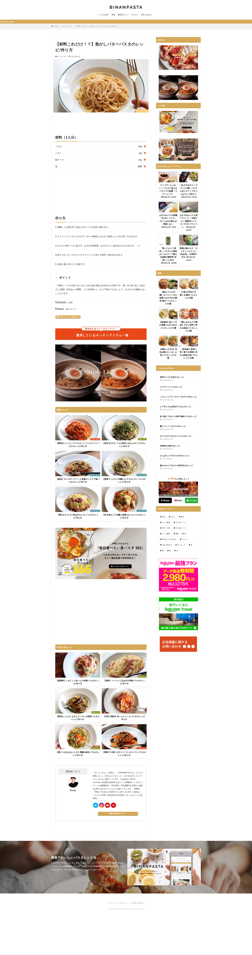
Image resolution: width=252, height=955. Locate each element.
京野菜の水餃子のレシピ (170, 446)
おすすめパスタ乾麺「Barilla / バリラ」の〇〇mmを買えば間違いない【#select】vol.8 (168, 221)
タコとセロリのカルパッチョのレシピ (175, 436)
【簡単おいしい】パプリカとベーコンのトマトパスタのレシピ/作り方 (77, 444)
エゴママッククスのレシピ (171, 387)
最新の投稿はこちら (117, 813)
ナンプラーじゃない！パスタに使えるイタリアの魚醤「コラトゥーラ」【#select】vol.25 (168, 191)
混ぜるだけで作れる (169, 539)
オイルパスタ (95, 475)
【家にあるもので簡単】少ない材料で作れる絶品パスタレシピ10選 (189, 326)
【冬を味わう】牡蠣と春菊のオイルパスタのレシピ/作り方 (124, 516)
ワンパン (185, 539)
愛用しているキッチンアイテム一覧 (102, 332)
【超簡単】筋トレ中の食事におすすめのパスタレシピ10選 (168, 325)
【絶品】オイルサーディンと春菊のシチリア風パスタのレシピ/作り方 (77, 480)
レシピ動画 (166, 522)
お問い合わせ (146, 14)
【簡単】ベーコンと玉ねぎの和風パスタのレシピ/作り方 (124, 682)
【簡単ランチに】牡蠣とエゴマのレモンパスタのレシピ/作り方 (124, 480)
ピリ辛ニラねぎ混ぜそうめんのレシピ (175, 406)
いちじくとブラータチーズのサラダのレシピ (178, 397)
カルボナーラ (180, 522)
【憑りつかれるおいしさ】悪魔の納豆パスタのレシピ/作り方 (77, 753)
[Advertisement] (101, 189)
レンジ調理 (166, 534)
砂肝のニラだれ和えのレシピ (172, 377)
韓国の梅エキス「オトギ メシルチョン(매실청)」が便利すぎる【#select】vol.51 (189, 254)
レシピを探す (103, 14)
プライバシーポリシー (118, 903)
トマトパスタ (95, 439)
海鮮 (177, 534)
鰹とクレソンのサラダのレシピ (173, 426)
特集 (113, 14)
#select (135, 14)
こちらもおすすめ (166, 368)
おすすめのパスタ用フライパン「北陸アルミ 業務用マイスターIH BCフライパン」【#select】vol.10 (189, 222)
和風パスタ (142, 439)
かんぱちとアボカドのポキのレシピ (174, 455)
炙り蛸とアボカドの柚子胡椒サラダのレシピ (178, 416)
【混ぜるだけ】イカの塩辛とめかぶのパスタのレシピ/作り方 (124, 444)
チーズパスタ (67, 26)
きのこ (173, 517)
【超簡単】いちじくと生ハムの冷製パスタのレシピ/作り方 (77, 682)
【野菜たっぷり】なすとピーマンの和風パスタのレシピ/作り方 (77, 718)
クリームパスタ (141, 712)
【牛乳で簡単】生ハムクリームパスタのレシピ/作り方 (124, 718)
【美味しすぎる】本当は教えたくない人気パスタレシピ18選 (168, 353)
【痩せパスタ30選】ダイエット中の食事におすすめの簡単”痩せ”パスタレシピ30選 (168, 298)
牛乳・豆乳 (166, 528)
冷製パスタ (96, 676)
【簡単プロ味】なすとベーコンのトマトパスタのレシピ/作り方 (124, 753)
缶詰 (163, 517)
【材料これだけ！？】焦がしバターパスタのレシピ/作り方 (96, 26)
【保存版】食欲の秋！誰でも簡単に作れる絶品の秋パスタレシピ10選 (189, 353)
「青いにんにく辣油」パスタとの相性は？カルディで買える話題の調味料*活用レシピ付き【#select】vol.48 (168, 255)
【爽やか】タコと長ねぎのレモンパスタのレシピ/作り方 (77, 516)
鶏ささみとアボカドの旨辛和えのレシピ (176, 465)
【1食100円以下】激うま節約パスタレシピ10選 (189, 295)
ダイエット (181, 545)
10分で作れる (75, 56)
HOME (55, 26)
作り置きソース (181, 528)
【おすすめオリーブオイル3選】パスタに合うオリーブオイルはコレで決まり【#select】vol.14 (189, 191)
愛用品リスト (123, 14)
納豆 (182, 517)
